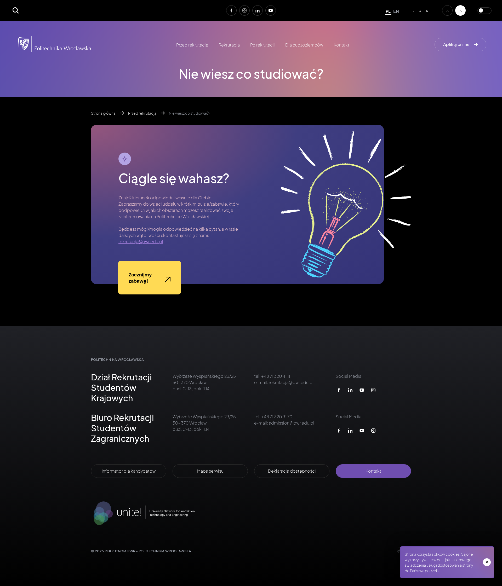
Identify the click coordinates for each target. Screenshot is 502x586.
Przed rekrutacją (192, 45)
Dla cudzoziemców (304, 45)
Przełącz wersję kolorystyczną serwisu (484, 10)
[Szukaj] (15, 10)
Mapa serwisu (210, 471)
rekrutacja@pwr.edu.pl (140, 241)
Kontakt (341, 45)
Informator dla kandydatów (129, 471)
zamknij (487, 562)
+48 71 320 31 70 (276, 416)
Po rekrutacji (262, 45)
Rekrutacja (229, 45)
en (396, 11)
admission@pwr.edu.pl (291, 423)
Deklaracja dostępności (292, 471)
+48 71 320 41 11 (275, 376)
